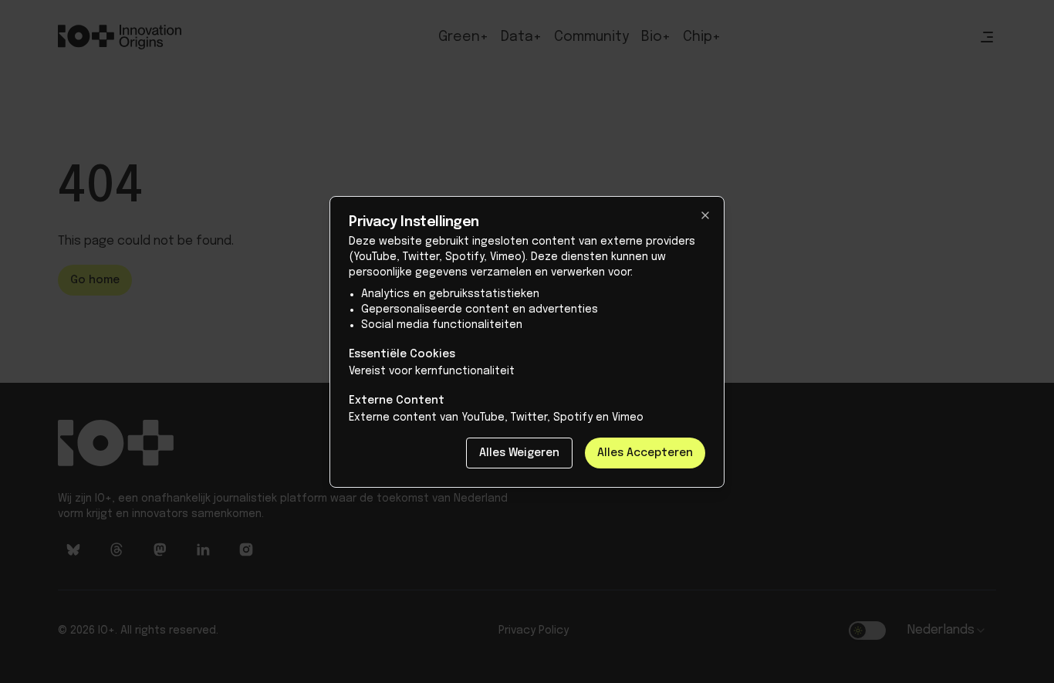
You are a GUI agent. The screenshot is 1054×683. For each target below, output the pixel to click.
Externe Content (396, 400)
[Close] (705, 215)
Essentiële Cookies (402, 354)
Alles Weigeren (519, 453)
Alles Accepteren (645, 453)
